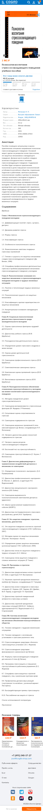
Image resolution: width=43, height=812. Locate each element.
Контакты (5, 782)
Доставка (32, 768)
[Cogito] (11, 2)
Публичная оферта (9, 763)
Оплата (31, 773)
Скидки (31, 778)
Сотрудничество (34, 763)
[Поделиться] (38, 15)
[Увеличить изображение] (38, 55)
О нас (4, 778)
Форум (20, 117)
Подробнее (36, 89)
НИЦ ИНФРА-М (30, 117)
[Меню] (3, 2)
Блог (3, 773)
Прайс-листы (7, 768)
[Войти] (34, 2)
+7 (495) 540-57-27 (21, 755)
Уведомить (31, 809)
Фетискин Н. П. (23, 112)
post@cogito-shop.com (21, 758)
